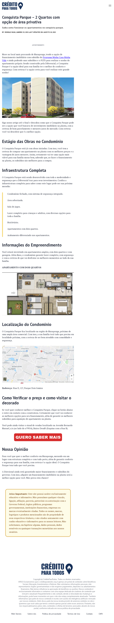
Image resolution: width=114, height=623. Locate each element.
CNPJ (101, 614)
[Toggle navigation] (110, 5)
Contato (89, 614)
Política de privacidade (51, 614)
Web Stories (16, 614)
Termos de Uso (73, 614)
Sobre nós (32, 614)
